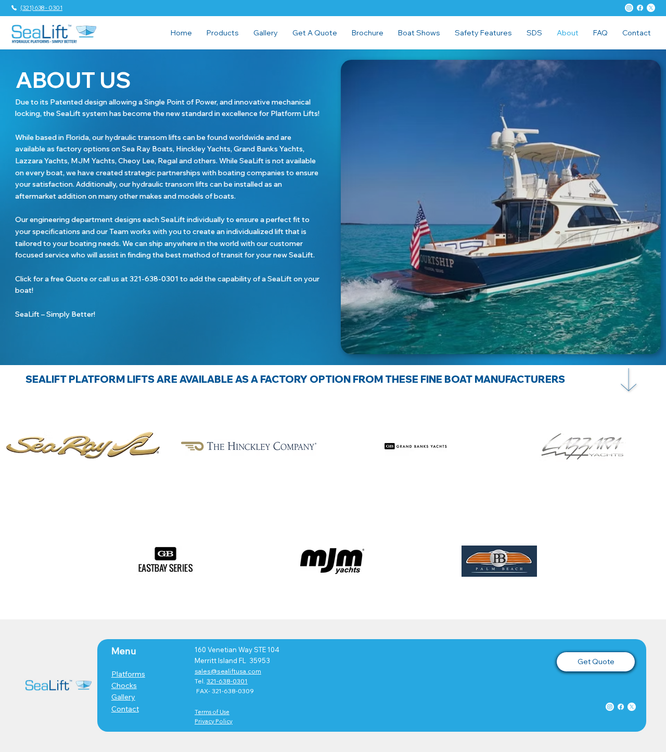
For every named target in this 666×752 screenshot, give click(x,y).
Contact (125, 709)
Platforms (128, 674)
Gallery (123, 697)
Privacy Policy (214, 721)
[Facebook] (640, 8)
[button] (222, 33)
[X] (651, 8)
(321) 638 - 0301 (41, 7)
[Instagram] (629, 8)
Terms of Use (212, 712)
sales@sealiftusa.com (228, 671)
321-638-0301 (227, 681)
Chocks (124, 685)
